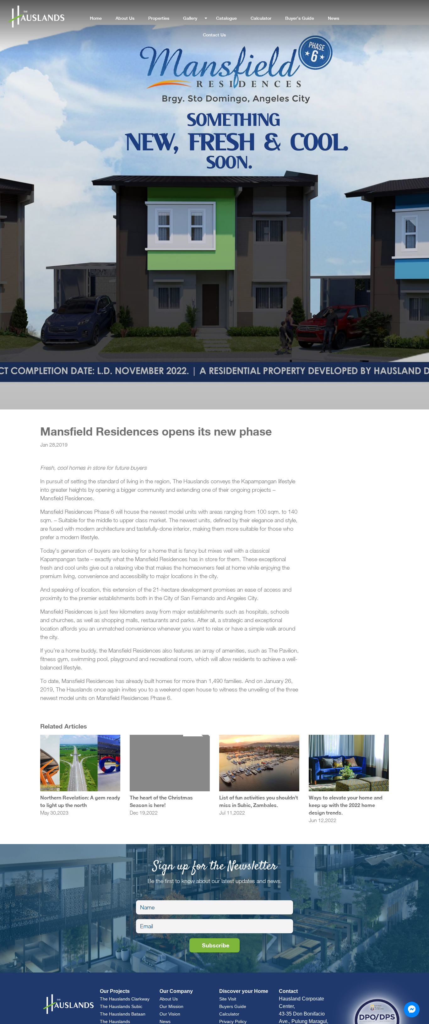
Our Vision (170, 1013)
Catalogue (226, 18)
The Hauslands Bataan (122, 1013)
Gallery (190, 18)
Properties (158, 18)
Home (96, 18)
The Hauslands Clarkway (124, 998)
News (333, 18)
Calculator (261, 18)
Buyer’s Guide (299, 18)
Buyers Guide (232, 1006)
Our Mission (171, 1006)
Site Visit (227, 998)
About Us (125, 18)
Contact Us (214, 34)
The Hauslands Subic (121, 1006)
